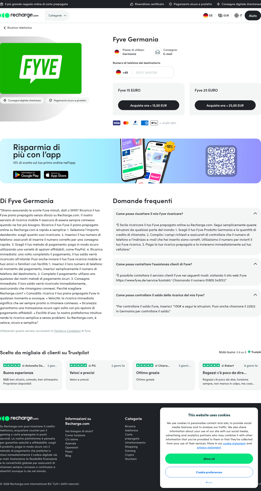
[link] (27, 175)
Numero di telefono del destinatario (136, 63)
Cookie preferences (209, 472)
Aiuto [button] (253, 15)
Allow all (209, 459)
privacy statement (209, 447)
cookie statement (234, 443)
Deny (209, 483)
